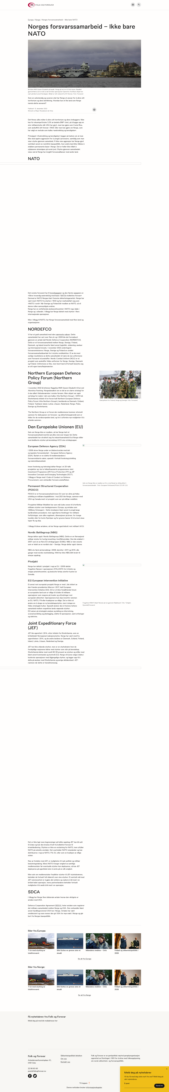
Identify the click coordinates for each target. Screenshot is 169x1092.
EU (48, 435)
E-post (126, 1083)
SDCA (58, 905)
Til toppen (83, 1083)
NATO (63, 295)
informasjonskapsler (94, 1087)
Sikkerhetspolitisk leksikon (71, 1055)
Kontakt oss (65, 1062)
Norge (37, 20)
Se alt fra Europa (84, 959)
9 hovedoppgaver (55, 293)
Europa (30, 20)
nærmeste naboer (63, 334)
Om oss (64, 1059)
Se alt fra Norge (84, 995)
